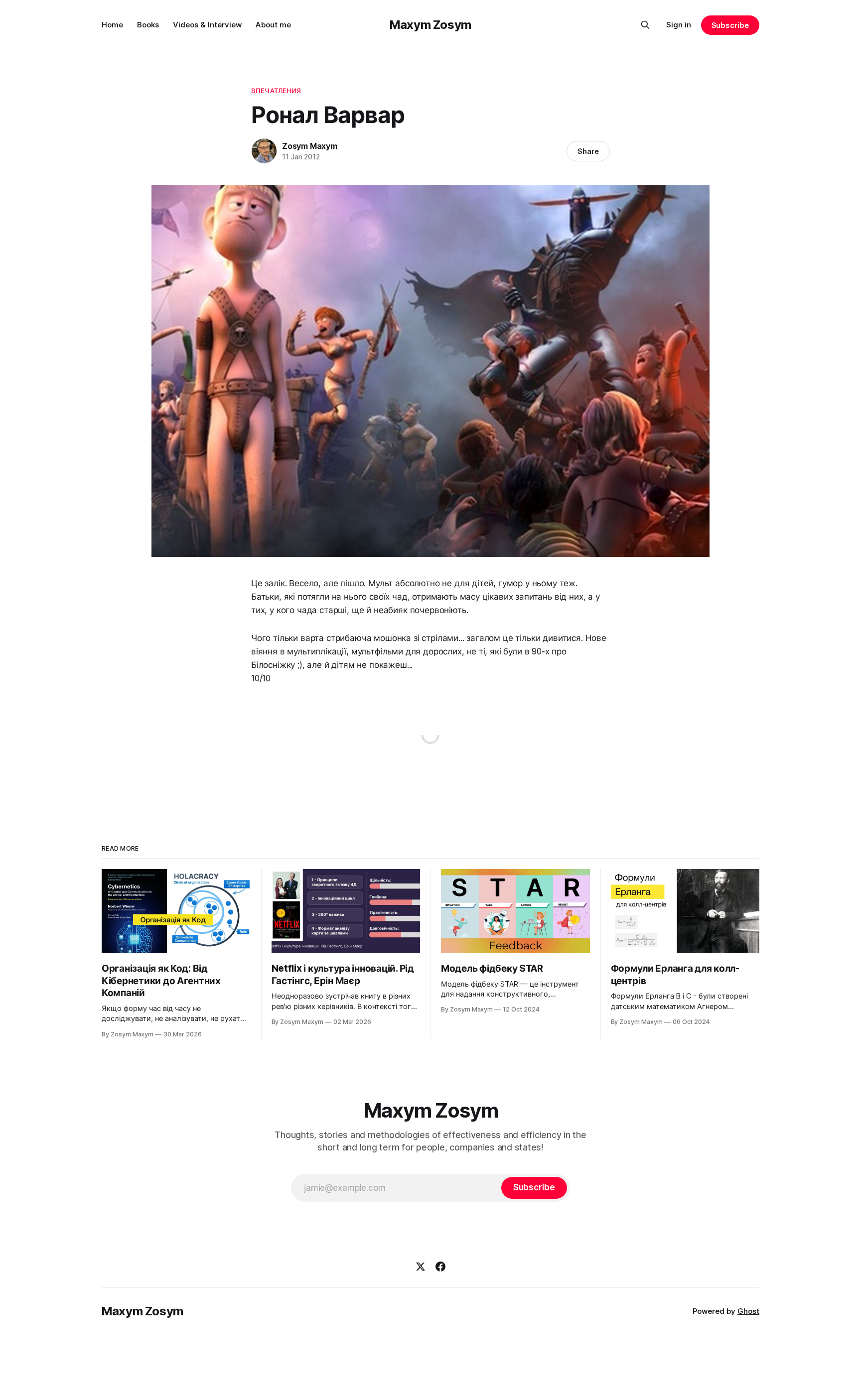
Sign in (678, 24)
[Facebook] (440, 1266)
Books (148, 24)
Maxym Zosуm (430, 24)
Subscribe (730, 25)
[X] (421, 1266)
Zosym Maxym (309, 146)
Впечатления (276, 91)
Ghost (748, 1311)
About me (273, 24)
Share (588, 151)
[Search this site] (645, 25)
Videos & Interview (207, 24)
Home (112, 24)
